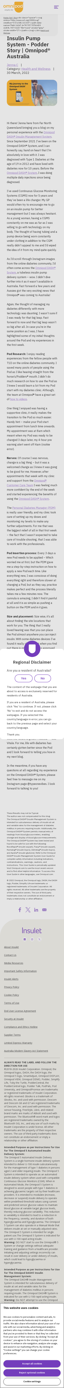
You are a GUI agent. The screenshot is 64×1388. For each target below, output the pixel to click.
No (43, 678)
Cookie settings (32, 1381)
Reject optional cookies (32, 1372)
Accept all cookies (32, 1363)
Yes (23, 678)
